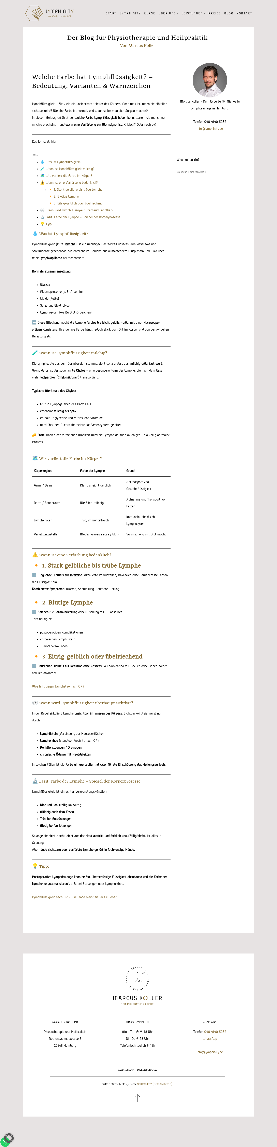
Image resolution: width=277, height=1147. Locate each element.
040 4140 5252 (215, 1031)
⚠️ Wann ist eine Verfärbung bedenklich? (69, 182)
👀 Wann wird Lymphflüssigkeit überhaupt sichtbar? (76, 210)
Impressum (126, 1069)
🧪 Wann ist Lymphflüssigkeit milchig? (67, 169)
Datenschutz (147, 1069)
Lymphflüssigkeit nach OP (50, 897)
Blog (228, 13)
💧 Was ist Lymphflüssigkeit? (61, 162)
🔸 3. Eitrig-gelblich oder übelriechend (75, 203)
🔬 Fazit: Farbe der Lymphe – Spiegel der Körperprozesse (80, 217)
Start (111, 13)
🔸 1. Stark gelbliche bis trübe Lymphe (75, 189)
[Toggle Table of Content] (35, 155)
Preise (214, 13)
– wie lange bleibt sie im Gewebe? (93, 897)
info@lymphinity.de (210, 128)
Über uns (167, 13)
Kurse (149, 13)
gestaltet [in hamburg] (154, 1084)
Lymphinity (130, 13)
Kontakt (244, 13)
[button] (9, 1138)
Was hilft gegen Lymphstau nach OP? (58, 686)
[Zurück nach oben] (137, 1100)
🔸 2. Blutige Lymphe (63, 196)
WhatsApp (210, 1038)
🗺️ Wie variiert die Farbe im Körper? (66, 175)
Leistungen (192, 13)
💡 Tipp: (46, 224)
